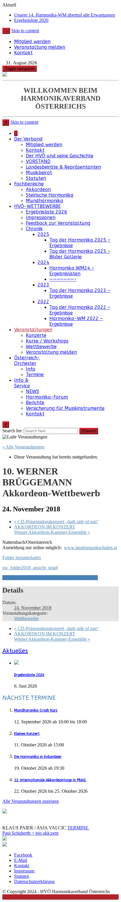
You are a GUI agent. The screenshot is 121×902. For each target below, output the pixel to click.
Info (30, 369)
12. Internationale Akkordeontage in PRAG (50, 780)
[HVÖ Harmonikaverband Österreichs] (16, 133)
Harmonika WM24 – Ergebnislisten (71, 270)
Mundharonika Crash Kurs (35, 710)
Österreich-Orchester (27, 360)
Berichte (35, 402)
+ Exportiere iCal (82, 577)
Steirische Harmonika (49, 195)
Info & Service (22, 383)
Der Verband (28, 139)
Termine (35, 374)
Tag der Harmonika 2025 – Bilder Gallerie (79, 254)
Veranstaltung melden (39, 47)
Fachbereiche (29, 184)
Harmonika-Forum (47, 397)
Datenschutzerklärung (34, 881)
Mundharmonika (44, 200)
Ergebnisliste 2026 (31, 20)
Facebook (23, 854)
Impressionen (41, 217)
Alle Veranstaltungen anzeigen (30, 801)
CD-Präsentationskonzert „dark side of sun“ (56, 521)
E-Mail (20, 860)
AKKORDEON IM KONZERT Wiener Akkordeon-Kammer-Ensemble (52, 529)
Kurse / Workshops (47, 341)
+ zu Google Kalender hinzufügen (34, 577)
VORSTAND (38, 161)
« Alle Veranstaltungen (23, 446)
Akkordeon (38, 189)
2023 (43, 285)
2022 (43, 301)
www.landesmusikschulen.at (90, 547)
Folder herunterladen (21, 557)
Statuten (36, 178)
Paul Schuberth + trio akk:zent (30, 833)
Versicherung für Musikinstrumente (65, 408)
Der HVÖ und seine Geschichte (59, 156)
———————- (63, 279)
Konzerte (36, 335)
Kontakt (23, 53)
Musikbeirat (39, 172)
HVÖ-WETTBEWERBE (37, 206)
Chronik (34, 228)
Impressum (24, 870)
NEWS (32, 391)
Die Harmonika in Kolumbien (37, 757)
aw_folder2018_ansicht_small (30, 567)
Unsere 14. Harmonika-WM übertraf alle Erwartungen (64, 14)
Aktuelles (15, 650)
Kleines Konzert (27, 734)
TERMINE (78, 827)
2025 (43, 234)
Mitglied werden (32, 41)
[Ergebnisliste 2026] (16, 663)
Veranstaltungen (33, 329)
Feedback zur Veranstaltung (58, 223)
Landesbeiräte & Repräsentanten (63, 167)
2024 (43, 262)
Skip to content (25, 30)
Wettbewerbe (41, 346)
